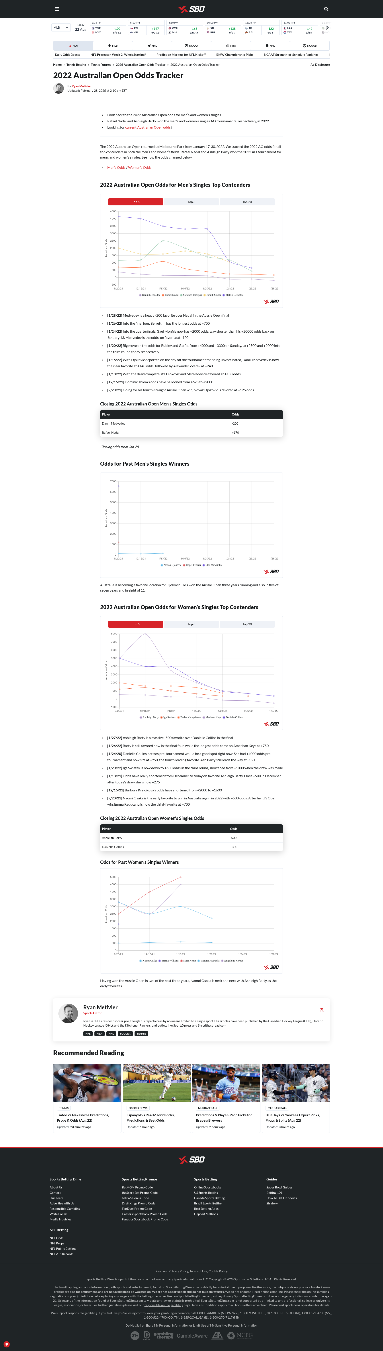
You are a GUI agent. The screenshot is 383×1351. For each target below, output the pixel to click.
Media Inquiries (60, 1219)
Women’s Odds (139, 167)
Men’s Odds (116, 167)
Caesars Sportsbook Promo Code (144, 1214)
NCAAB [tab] (312, 45)
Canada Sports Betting (209, 1198)
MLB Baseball (207, 1108)
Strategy (272, 1203)
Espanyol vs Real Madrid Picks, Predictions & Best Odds (151, 1117)
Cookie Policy (218, 1271)
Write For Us (58, 1214)
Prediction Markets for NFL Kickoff (181, 54)
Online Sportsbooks (207, 1187)
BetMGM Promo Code (137, 1187)
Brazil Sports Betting (208, 1203)
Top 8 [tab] (191, 202)
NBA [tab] (233, 45)
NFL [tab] (154, 45)
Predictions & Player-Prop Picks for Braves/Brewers (224, 1117)
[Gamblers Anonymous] (217, 1336)
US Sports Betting (206, 1192)
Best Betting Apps (206, 1208)
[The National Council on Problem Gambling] (240, 1336)
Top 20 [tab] (247, 202)
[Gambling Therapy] (164, 1335)
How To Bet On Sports (281, 1198)
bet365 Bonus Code (135, 1198)
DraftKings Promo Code (138, 1203)
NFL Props (57, 1243)
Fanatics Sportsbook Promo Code (145, 1219)
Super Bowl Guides (279, 1187)
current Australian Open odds (148, 127)
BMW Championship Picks (234, 54)
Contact (55, 1192)
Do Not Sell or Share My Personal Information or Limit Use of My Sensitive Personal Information (191, 1325)
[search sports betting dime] (326, 8)
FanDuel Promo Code (137, 1208)
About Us (56, 1187)
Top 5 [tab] (136, 202)
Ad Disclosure (320, 64)
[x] (321, 1009)
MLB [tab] (115, 45)
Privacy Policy (178, 1271)
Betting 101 (274, 1192)
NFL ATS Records (61, 1254)
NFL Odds (56, 1238)
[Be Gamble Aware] (192, 1336)
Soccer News (138, 1108)
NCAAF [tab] (193, 45)
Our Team (56, 1198)
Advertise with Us (62, 1203)
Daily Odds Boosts (67, 54)
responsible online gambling (164, 1305)
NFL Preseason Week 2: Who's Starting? (118, 54)
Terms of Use (198, 1271)
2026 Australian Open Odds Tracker (141, 64)
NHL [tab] (272, 45)
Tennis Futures (101, 64)
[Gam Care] (146, 1335)
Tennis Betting (76, 64)
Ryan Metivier (81, 86)
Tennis (63, 1108)
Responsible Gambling (65, 1208)
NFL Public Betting (63, 1248)
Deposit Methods (206, 1214)
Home (57, 64)
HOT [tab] (74, 47)
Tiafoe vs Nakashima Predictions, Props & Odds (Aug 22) (83, 1117)
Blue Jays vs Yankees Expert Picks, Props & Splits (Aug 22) (293, 1117)
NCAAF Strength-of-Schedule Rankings (291, 54)
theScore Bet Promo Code (140, 1192)
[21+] (135, 1335)
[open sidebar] (56, 8)
